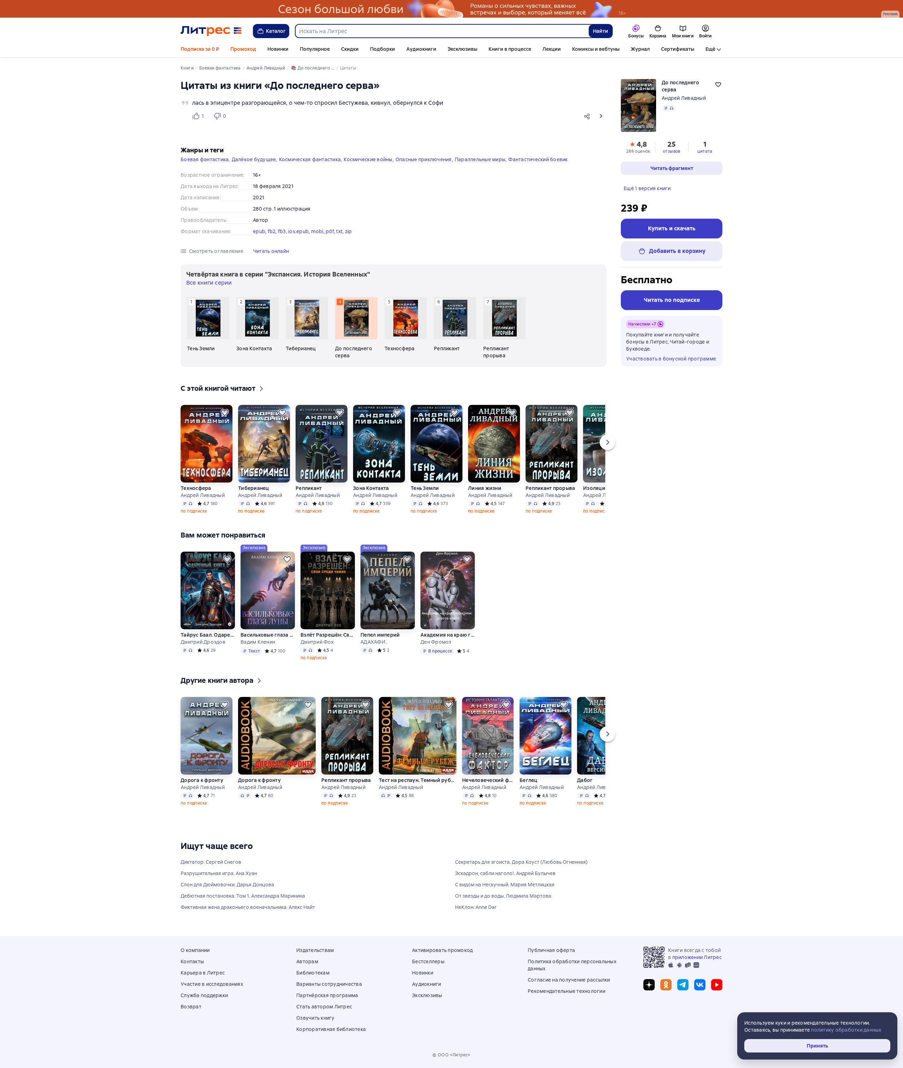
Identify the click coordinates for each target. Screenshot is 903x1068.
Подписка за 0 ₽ (200, 49)
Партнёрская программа (327, 995)
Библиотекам (312, 973)
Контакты (192, 961)
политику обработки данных (846, 1030)
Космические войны (368, 159)
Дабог (585, 780)
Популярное (315, 49)
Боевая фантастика (205, 159)
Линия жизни (484, 488)
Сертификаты (677, 49)
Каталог (276, 31)
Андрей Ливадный (684, 98)
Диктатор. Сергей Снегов (211, 862)
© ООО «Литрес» (451, 1054)
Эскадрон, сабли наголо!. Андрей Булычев (505, 873)
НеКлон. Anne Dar (476, 907)
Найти (600, 31)
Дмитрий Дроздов (203, 642)
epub (259, 231)
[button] (588, 116)
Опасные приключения (423, 159)
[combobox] (442, 31)
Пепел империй (380, 635)
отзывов (671, 151)
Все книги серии (209, 282)
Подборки (382, 49)
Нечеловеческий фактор (488, 780)
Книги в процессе (510, 49)
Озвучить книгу (315, 1018)
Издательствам (315, 950)
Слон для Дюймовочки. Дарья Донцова (227, 884)
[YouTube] (716, 984)
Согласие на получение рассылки (569, 980)
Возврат (191, 1006)
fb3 (282, 231)
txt (339, 231)
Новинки (278, 49)
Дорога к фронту (202, 780)
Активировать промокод (442, 950)
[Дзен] (649, 984)
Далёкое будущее (254, 159)
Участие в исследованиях (212, 984)
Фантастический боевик (538, 159)
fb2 (272, 231)
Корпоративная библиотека (331, 1029)
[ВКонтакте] (699, 984)
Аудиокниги (421, 49)
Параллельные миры (480, 159)
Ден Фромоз (436, 642)
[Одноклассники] (666, 984)
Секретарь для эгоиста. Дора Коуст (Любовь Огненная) (521, 862)
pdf (330, 231)
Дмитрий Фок (317, 642)
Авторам (307, 961)
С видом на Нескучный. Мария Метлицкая (504, 884)
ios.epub (298, 231)
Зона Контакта (371, 488)
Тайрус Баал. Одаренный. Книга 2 (208, 635)
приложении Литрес (697, 957)
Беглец (529, 780)
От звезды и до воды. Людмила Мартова (503, 896)
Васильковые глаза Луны (268, 635)
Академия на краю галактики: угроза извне (447, 635)
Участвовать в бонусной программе (671, 359)
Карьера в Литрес (203, 973)
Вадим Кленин (258, 642)
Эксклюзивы (462, 49)
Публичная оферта (551, 950)
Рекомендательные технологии (566, 991)
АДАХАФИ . (373, 642)
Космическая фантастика (310, 159)
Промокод (243, 49)
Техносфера (196, 488)
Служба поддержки (204, 995)
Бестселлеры (428, 961)
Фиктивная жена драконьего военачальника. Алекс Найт (248, 907)
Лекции (552, 49)
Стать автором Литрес (324, 1006)
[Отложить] (225, 413)
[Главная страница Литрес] (211, 31)
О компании (195, 950)
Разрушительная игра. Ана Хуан (219, 873)
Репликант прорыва (550, 488)
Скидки (350, 49)
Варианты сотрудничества (329, 984)
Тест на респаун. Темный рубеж (417, 780)
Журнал (640, 49)
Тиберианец (253, 488)
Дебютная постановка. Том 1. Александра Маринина (243, 896)
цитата (704, 151)
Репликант (309, 488)
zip (348, 231)
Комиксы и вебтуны (595, 49)
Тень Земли (425, 488)
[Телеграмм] (683, 984)
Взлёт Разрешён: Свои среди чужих (328, 635)
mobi (317, 231)
